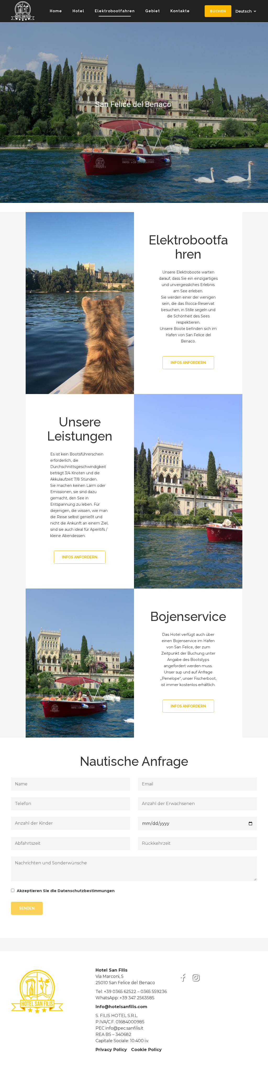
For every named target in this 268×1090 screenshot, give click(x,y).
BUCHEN (218, 11)
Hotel (78, 11)
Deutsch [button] (244, 11)
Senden (27, 908)
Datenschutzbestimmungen (86, 890)
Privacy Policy (111, 1049)
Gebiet (152, 11)
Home (56, 11)
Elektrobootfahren (115, 11)
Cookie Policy (146, 1049)
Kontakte (180, 11)
